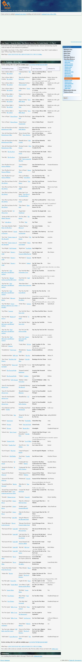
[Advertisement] (41, 28)
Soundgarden (22, 124)
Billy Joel (15, 355)
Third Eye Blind (23, 543)
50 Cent (29, 344)
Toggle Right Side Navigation (76, 41)
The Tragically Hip (11, 370)
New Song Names (69, 76)
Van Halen (28, 248)
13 (43, 65)
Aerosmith (21, 603)
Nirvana (9, 424)
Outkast (29, 263)
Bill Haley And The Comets (9, 630)
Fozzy (29, 581)
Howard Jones (22, 530)
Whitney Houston (6, 218)
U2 (28, 396)
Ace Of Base (28, 441)
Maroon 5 (21, 228)
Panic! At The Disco (7, 228)
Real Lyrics (67, 55)
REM (20, 514)
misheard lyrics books (20, 14)
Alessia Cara (5, 387)
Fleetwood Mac (23, 331)
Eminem (29, 257)
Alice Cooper (13, 432)
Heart (29, 568)
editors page (55, 649)
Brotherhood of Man (7, 129)
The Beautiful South (24, 519)
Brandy (20, 452)
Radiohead (21, 372)
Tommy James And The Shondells (24, 338)
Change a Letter (68, 67)
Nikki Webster (22, 129)
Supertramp (10, 420)
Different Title (68, 70)
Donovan (4, 475)
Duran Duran (13, 116)
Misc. (40, 54)
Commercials (68, 68)
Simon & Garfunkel (25, 243)
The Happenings (23, 614)
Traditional (21, 213)
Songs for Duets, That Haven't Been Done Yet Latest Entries (29, 43)
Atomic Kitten (10, 590)
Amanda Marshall (23, 508)
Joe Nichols (22, 538)
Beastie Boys (26, 428)
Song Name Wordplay (69, 59)
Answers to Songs (69, 64)
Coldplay (26, 376)
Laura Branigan (13, 636)
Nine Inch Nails (27, 424)
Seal (20, 118)
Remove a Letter (68, 80)
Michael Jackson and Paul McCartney (9, 278)
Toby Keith (21, 79)
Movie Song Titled (69, 75)
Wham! (20, 166)
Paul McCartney (24, 596)
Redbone (26, 475)
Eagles (20, 553)
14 (45, 65)
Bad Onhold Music (69, 65)
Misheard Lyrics (68, 49)
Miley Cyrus (14, 607)
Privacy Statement (5, 660)
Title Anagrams (68, 86)
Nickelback (4, 625)
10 (38, 65)
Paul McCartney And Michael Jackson (8, 272)
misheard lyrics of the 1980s (49, 14)
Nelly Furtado (12, 248)
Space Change (68, 85)
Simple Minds (14, 584)
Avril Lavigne (27, 618)
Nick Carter (13, 350)
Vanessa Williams (6, 166)
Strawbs (28, 478)
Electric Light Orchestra (9, 524)
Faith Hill (15, 529)
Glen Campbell (22, 84)
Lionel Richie (22, 292)
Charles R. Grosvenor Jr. (75, 660)
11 (40, 65)
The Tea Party (11, 151)
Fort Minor (21, 300)
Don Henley (27, 177)
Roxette (11, 573)
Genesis (21, 417)
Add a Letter (67, 62)
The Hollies (28, 420)
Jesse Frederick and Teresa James (9, 492)
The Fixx (28, 355)
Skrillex (8, 409)
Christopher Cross (23, 272)
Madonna (21, 393)
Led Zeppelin (22, 233)
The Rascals (22, 387)
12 (42, 65)
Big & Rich (10, 73)
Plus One (13, 450)
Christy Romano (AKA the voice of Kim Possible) (10, 305)
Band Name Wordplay (69, 57)
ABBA (20, 188)
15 (46, 65)
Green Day (21, 381)
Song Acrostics (68, 82)
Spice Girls (21, 313)
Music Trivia (67, 53)
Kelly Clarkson (22, 404)
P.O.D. (20, 153)
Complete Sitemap (68, 92)
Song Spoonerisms (69, 83)
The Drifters (5, 183)
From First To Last (6, 569)
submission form (38, 656)
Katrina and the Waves (24, 586)
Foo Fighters (11, 596)
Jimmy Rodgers (26, 135)
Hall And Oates (23, 502)
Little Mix (14, 517)
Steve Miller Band (25, 100)
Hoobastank (22, 409)
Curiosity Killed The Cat (25, 254)
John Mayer (8, 222)
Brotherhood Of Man (7, 142)
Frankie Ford (12, 445)
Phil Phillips (13, 456)
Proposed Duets (68, 78)
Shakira (26, 463)
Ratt (15, 415)
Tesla (20, 96)
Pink (26, 222)
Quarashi (27, 497)
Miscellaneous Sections (70, 90)
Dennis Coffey (10, 441)
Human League (11, 497)
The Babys (21, 564)
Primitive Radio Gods (24, 525)
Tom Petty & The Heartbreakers (24, 195)
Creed (20, 201)
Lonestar (11, 311)
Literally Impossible (69, 71)
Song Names (5, 43)
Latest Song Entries (69, 60)
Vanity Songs (68, 88)
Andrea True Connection (25, 285)
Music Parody (67, 51)
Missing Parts (68, 73)
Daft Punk (21, 491)
